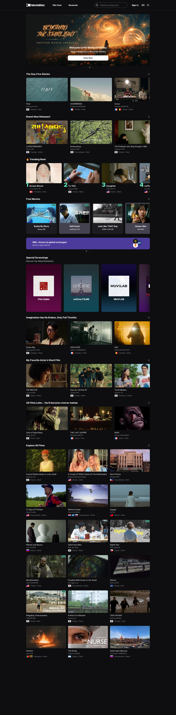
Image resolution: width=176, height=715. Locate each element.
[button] (83, 67)
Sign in (135, 5)
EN (143, 5)
